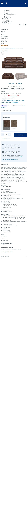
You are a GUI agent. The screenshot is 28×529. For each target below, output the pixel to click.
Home (2, 48)
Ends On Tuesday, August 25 (7, 98)
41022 (20, 156)
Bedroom (3, 31)
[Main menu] (2, 3)
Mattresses (4, 36)
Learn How (15, 102)
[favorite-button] (2, 53)
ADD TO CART (20, 135)
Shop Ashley (4, 45)
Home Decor (4, 38)
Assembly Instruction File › (7, 252)
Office (3, 34)
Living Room (4, 29)
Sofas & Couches (19, 48)
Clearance (4, 41)
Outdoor (3, 40)
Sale (2, 43)
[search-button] (23, 24)
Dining (3, 33)
